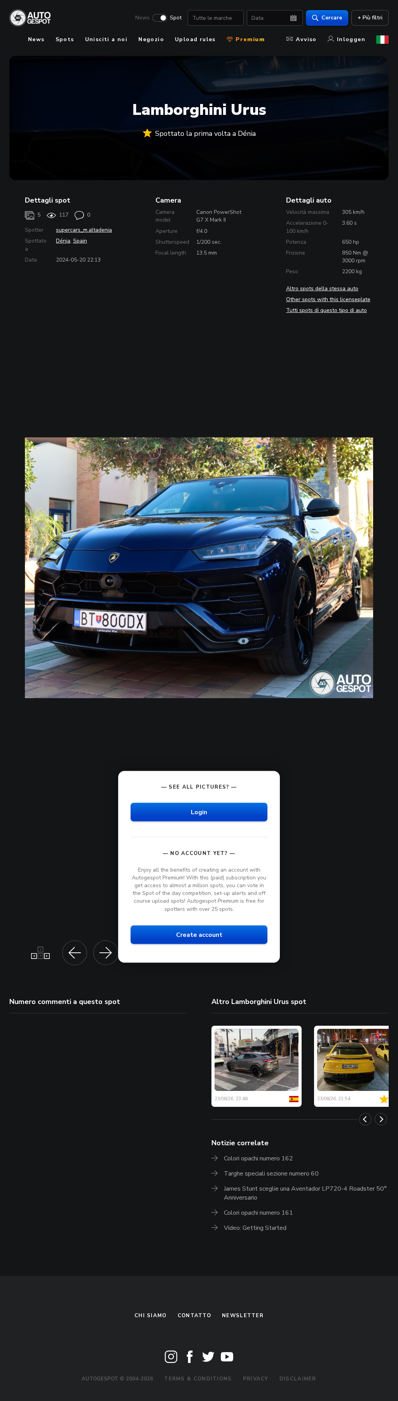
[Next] (381, 1119)
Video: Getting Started (255, 1228)
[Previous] (365, 1119)
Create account (199, 934)
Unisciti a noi (106, 39)
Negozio (151, 39)
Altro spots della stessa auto (322, 288)
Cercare (331, 17)
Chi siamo (150, 1315)
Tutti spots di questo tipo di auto (326, 310)
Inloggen (351, 39)
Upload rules (195, 39)
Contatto (194, 1315)
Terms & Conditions (198, 1378)
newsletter (243, 1315)
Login (199, 812)
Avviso (306, 39)
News (142, 18)
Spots (65, 39)
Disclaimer (297, 1378)
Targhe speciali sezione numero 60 (271, 1173)
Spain (80, 240)
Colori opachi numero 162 (258, 1158)
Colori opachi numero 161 (258, 1213)
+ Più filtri (370, 17)
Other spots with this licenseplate (328, 299)
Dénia (63, 240)
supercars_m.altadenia (84, 230)
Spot (176, 18)
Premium (249, 39)
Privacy (256, 1378)
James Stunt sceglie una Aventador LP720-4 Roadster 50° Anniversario (305, 1193)
